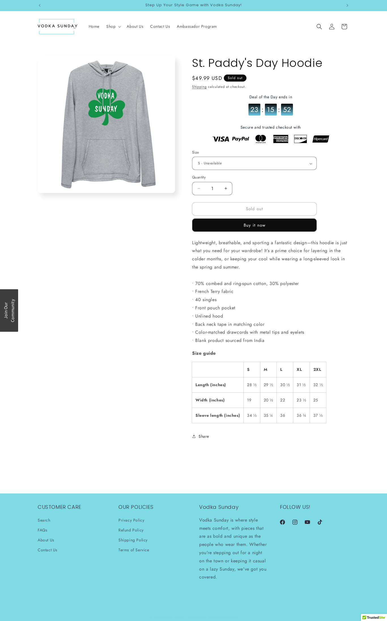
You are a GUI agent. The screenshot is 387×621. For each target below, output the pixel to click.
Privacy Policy (131, 520)
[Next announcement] (347, 5)
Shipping (199, 86)
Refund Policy (131, 530)
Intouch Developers (222, 617)
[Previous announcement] (39, 5)
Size (195, 152)
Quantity (199, 177)
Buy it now (254, 225)
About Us (46, 540)
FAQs (42, 530)
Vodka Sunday (174, 617)
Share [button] (204, 436)
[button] (113, 26)
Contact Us (48, 550)
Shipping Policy (133, 540)
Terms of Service (133, 550)
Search (44, 520)
